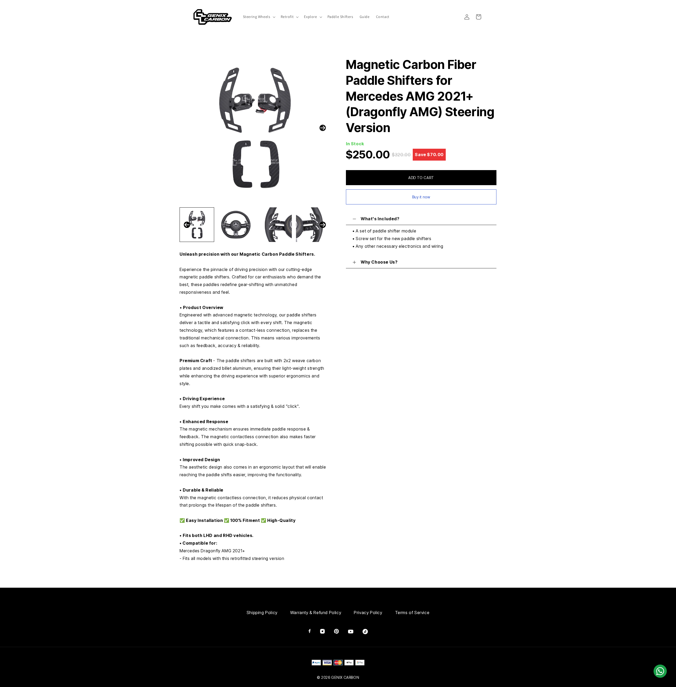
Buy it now (421, 197)
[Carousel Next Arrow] (323, 128)
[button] (259, 16)
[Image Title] (309, 631)
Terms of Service (412, 612)
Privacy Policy (368, 612)
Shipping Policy (262, 612)
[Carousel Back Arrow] (187, 225)
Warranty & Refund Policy (315, 612)
